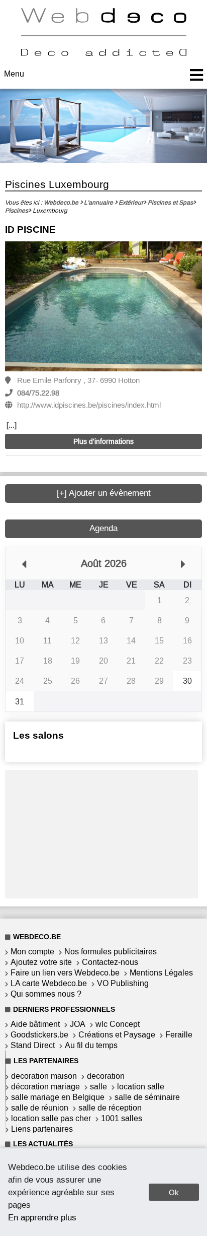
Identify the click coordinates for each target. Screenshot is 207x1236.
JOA (77, 1024)
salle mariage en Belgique (58, 1097)
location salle (140, 1086)
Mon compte (32, 951)
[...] (12, 425)
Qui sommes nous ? (46, 994)
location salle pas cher (51, 1118)
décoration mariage (45, 1086)
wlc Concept (117, 1024)
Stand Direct (33, 1045)
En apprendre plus (42, 1217)
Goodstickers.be (39, 1034)
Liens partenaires (42, 1129)
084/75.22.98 (38, 393)
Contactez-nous (110, 962)
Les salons (38, 735)
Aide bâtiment (35, 1024)
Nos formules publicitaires (110, 951)
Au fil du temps (91, 1045)
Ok (174, 1192)
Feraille (178, 1034)
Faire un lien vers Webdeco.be (65, 972)
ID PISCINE (30, 229)
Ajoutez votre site (41, 962)
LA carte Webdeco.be (49, 983)
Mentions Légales (161, 972)
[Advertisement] (101, 833)
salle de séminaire (147, 1097)
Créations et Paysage (116, 1034)
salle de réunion (39, 1107)
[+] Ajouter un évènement (104, 493)
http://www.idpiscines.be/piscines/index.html (89, 405)
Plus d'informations (103, 441)
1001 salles (121, 1118)
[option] (103, 307)
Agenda (103, 528)
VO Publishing (123, 983)
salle (98, 1086)
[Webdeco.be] (103, 53)
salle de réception (110, 1107)
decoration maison (44, 1076)
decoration (106, 1076)
